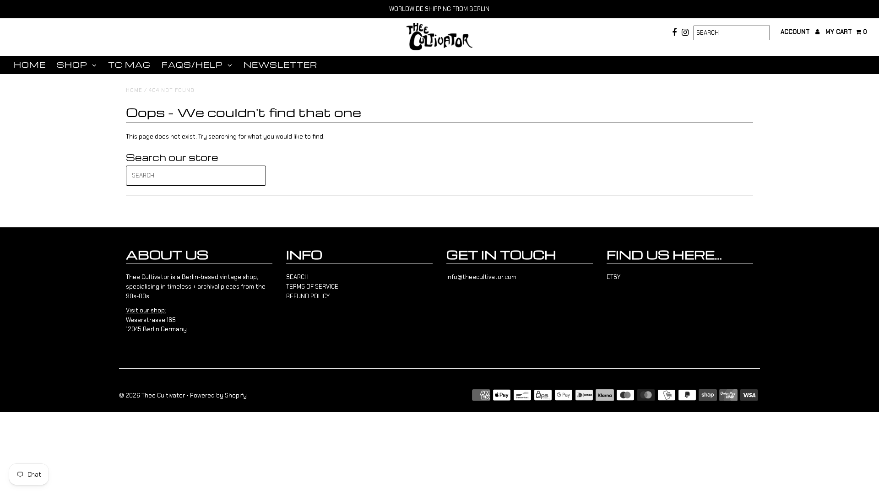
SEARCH (297, 277)
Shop (72, 65)
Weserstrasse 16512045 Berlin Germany (156, 319)
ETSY (613, 277)
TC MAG (129, 65)
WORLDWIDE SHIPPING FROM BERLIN (439, 9)
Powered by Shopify (218, 395)
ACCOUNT (796, 32)
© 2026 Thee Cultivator (152, 395)
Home (30, 65)
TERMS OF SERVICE (312, 286)
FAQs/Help (192, 65)
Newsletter (280, 65)
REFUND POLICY (308, 296)
